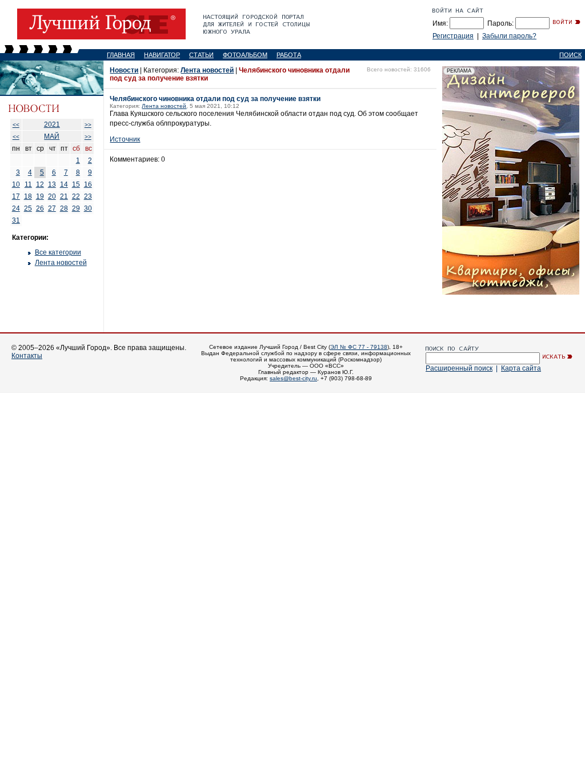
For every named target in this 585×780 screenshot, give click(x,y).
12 (40, 184)
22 (76, 196)
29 (76, 208)
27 (52, 208)
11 (28, 184)
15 (76, 184)
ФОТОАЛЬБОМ (245, 54)
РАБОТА (289, 54)
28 (64, 208)
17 (16, 196)
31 (16, 220)
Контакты (26, 356)
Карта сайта (521, 368)
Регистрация (453, 36)
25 (28, 208)
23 (88, 196)
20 (52, 196)
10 (16, 184)
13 (52, 184)
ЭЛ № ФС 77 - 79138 (358, 347)
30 (88, 208)
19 (40, 196)
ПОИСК (570, 54)
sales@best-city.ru (293, 378)
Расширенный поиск (459, 368)
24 (16, 208)
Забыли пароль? (509, 36)
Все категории (58, 252)
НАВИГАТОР (162, 54)
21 (64, 196)
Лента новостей (61, 263)
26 (40, 208)
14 (64, 184)
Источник (125, 139)
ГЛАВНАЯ (121, 54)
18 (28, 196)
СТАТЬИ (201, 54)
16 (88, 184)
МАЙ (51, 136)
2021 (52, 124)
